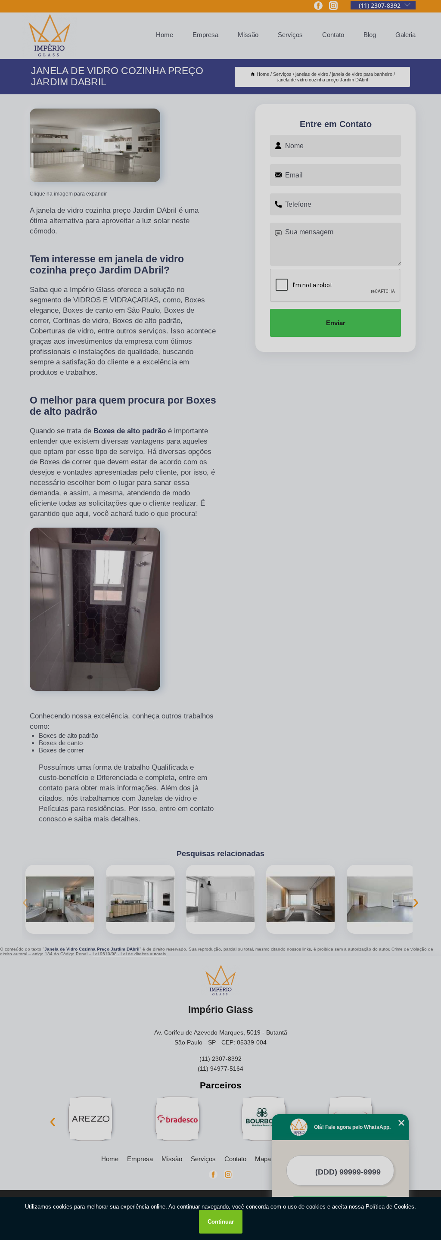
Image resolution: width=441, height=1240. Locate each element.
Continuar (221, 1221)
